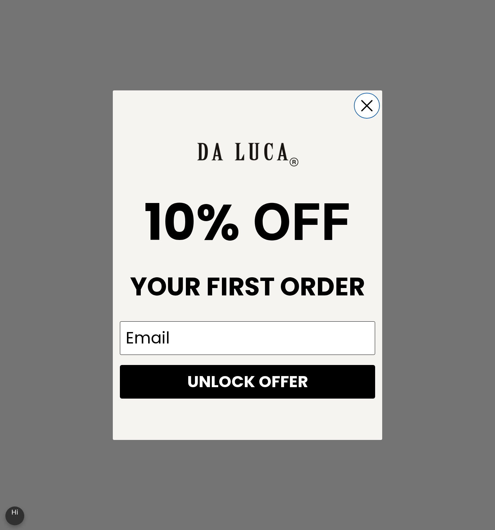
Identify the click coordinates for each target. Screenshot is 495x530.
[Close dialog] (367, 105)
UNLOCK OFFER (247, 381)
